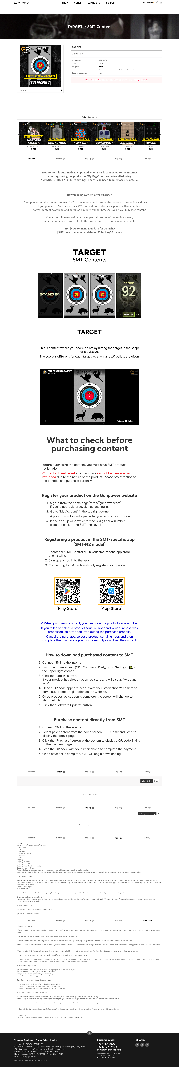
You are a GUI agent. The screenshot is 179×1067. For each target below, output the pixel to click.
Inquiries (54, 1040)
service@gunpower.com (109, 1050)
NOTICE (77, 2)
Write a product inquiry (147, 814)
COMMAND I (101, 146)
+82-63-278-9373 (107, 1047)
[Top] (89, 1033)
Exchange (147, 158)
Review (60, 158)
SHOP (65, 2)
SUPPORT (111, 2)
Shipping (118, 158)
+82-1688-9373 (106, 1044)
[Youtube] (161, 2)
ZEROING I (125, 146)
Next (160, 134)
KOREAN (142, 2)
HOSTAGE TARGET (31, 146)
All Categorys (23, 3)
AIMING (148, 146)
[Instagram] (157, 2)
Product (31, 158)
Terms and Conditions (23, 1040)
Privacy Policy (42, 1040)
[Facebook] (164, 2)
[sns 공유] (61, 90)
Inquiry (89, 158)
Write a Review (147, 781)
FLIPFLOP (78, 146)
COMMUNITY (94, 2)
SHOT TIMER (54, 146)
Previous (19, 134)
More (156, 781)
